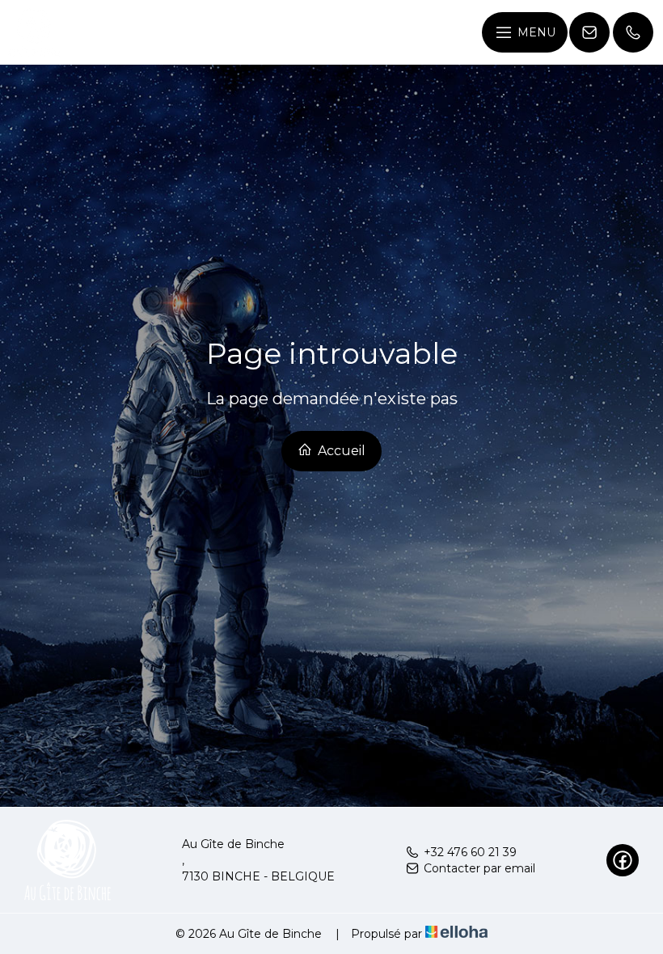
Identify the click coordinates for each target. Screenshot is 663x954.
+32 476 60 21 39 (470, 852)
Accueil (340, 450)
